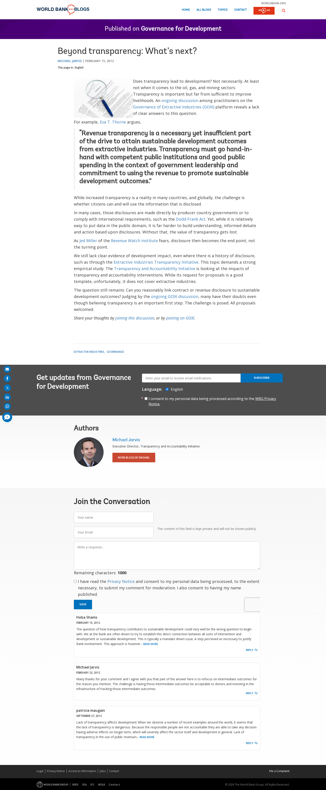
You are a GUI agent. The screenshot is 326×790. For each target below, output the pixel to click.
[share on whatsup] (7, 406)
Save (82, 604)
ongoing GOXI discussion (174, 296)
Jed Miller (88, 240)
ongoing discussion (179, 100)
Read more (150, 644)
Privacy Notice (121, 581)
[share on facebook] (7, 378)
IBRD (75, 784)
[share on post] (7, 387)
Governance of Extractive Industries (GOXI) (173, 107)
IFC (92, 784)
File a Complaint (279, 771)
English (79, 67)
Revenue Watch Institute (135, 240)
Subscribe (262, 377)
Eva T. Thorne (113, 122)
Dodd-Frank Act (191, 219)
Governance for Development (181, 29)
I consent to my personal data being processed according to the (212, 401)
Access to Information (82, 771)
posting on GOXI (180, 318)
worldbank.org (273, 3)
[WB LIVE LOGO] (264, 11)
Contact (240, 9)
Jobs (102, 771)
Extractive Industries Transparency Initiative (156, 262)
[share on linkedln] (7, 397)
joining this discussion (134, 318)
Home (186, 9)
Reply (249, 650)
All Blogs (203, 9)
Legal (40, 771)
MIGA (101, 784)
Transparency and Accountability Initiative (154, 268)
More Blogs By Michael (134, 457)
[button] (283, 10)
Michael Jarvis (70, 61)
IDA (84, 784)
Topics (223, 9)
